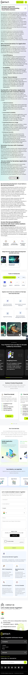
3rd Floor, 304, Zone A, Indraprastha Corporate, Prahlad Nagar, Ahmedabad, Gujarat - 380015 (15, 622)
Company (5, 641)
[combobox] (14, 508)
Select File (14, 535)
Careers (4, 645)
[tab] (2, 614)
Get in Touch (20, 2)
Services (4, 652)
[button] (26, 308)
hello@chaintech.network (9, 626)
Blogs (3, 648)
